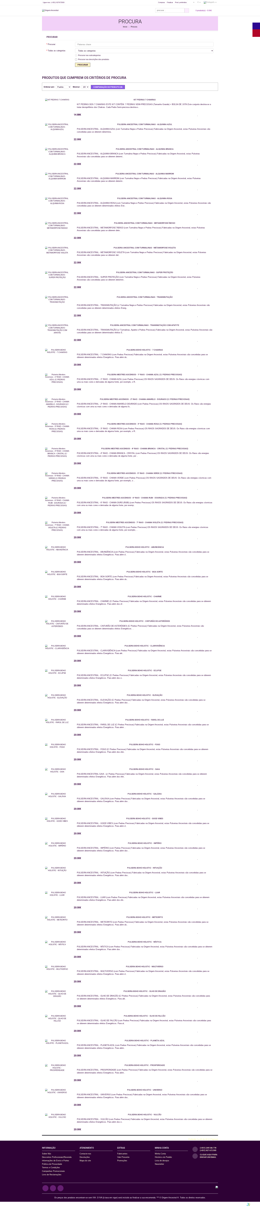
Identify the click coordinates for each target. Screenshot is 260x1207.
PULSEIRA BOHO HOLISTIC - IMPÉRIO (144, 843)
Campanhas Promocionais (53, 1171)
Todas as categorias (56, 50)
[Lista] (209, 86)
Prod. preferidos (181, 2)
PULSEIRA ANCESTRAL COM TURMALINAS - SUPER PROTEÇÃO (144, 272)
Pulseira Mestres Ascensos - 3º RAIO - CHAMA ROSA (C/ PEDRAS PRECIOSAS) (144, 424)
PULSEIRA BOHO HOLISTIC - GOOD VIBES (144, 818)
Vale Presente (123, 1157)
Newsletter (159, 1164)
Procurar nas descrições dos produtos (93, 59)
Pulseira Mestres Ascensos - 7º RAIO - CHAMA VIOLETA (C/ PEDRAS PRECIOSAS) (144, 522)
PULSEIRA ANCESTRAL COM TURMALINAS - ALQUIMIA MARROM (145, 174)
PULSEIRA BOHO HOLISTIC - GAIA (144, 769)
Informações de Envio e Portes (55, 1160)
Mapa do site (85, 1160)
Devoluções (85, 1157)
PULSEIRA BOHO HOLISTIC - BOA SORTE (145, 572)
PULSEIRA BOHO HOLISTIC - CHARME (144, 596)
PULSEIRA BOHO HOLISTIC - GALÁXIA (145, 794)
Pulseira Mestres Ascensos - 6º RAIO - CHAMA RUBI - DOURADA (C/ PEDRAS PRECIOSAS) (144, 498)
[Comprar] (190, 114)
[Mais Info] (212, 114)
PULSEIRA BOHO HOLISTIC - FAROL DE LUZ (144, 720)
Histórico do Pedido (163, 1157)
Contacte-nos (85, 1154)
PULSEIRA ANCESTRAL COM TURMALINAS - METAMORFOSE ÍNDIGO (144, 223)
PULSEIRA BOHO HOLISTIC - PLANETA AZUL (145, 1040)
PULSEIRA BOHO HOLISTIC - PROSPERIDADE (145, 1065)
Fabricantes (122, 1154)
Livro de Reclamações (51, 1174)
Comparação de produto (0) (107, 87)
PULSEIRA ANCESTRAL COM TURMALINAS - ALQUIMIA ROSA (144, 198)
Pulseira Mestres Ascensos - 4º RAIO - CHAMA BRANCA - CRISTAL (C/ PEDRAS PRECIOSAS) (144, 448)
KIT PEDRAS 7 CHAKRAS (145, 100)
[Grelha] (214, 86)
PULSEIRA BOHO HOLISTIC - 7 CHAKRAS (145, 350)
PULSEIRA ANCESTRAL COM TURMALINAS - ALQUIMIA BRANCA (144, 149)
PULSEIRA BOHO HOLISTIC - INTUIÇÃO (144, 868)
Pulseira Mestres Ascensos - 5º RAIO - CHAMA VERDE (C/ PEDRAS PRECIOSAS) (144, 473)
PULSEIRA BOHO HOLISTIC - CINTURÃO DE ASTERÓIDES (144, 621)
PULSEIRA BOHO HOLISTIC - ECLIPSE (144, 670)
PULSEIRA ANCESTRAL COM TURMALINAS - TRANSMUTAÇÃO (145, 297)
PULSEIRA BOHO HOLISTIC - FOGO (144, 744)
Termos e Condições (51, 1167)
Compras (161, 2)
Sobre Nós (46, 1154)
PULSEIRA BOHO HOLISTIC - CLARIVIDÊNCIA (145, 646)
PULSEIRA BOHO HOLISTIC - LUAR (144, 892)
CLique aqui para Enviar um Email (208, 1155)
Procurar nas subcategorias (89, 55)
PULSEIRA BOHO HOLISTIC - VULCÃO (144, 1114)
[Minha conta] (192, 2)
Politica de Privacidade (52, 1164)
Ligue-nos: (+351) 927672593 (53, 2)
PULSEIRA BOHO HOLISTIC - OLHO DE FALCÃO (144, 1016)
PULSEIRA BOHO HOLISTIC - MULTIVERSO (144, 966)
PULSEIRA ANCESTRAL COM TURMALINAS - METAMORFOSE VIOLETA (145, 248)
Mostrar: (76, 87)
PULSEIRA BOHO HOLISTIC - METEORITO (144, 917)
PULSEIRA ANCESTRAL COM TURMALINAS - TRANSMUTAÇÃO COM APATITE (144, 325)
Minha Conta (160, 1154)
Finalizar (170, 2)
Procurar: (52, 44)
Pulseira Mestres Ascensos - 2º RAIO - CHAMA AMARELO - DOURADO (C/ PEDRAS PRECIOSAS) (144, 399)
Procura (134, 27)
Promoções (122, 1160)
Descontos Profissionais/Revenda (56, 1157)
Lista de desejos (162, 1160)
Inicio (125, 27)
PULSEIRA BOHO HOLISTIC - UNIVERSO (144, 1090)
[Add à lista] (197, 114)
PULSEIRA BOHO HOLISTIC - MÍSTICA (144, 942)
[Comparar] (205, 114)
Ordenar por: (49, 87)
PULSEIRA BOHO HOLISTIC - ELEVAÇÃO (144, 695)
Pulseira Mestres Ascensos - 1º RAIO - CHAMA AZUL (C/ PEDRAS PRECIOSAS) (144, 374)
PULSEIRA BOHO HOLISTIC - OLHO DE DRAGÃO (145, 991)
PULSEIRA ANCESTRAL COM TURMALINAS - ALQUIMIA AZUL (144, 124)
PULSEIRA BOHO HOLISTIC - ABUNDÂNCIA (144, 547)
